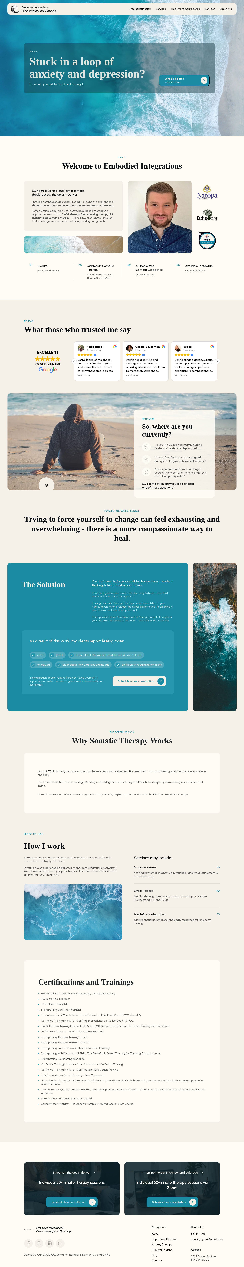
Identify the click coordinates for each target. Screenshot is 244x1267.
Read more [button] (84, 375)
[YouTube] (60, 1243)
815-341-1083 (198, 1233)
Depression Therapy (164, 1239)
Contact (157, 1260)
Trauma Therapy (162, 1249)
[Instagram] (39, 1243)
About (155, 1233)
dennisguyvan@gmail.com (205, 1239)
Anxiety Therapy (162, 1244)
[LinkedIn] (49, 1243)
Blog (154, 1255)
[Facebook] (28, 1243)
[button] (217, 361)
